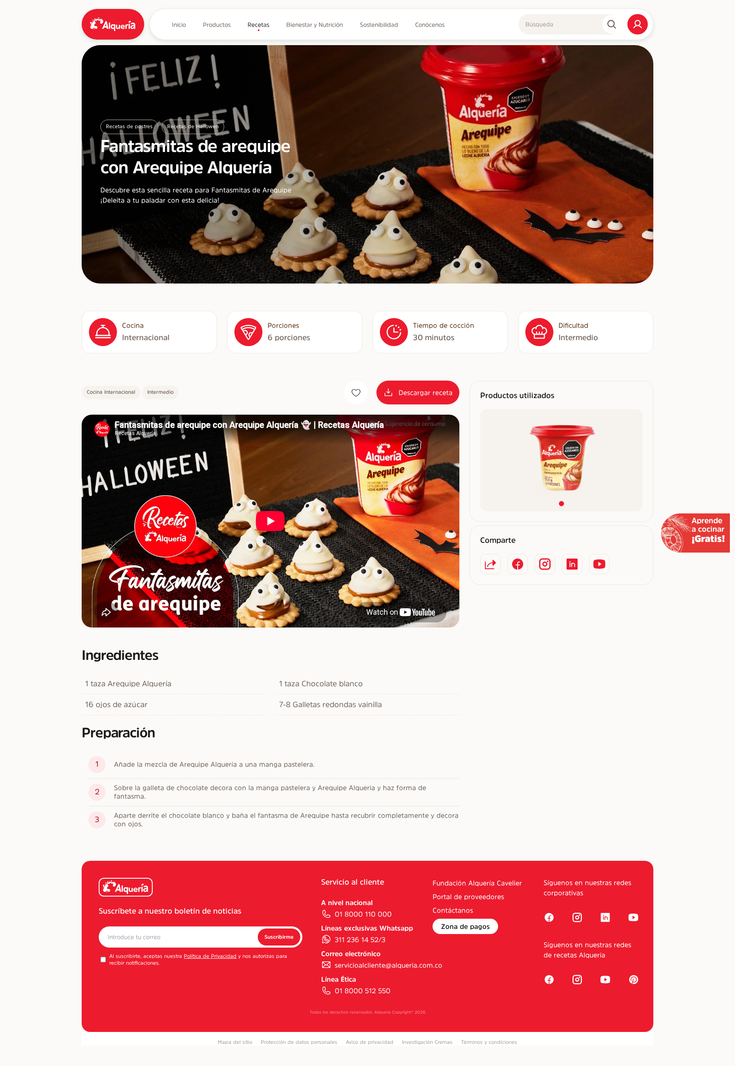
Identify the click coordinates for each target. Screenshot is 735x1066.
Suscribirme (279, 937)
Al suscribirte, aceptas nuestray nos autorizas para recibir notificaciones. (198, 960)
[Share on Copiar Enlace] (490, 564)
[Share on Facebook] (517, 564)
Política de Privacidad (210, 956)
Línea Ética (338, 979)
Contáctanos (453, 910)
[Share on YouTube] (599, 564)
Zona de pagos (465, 926)
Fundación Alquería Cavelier (477, 883)
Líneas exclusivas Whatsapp (367, 928)
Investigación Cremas (427, 1042)
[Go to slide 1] (561, 503)
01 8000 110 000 (363, 914)
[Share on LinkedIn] (572, 564)
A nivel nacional (347, 902)
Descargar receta (426, 392)
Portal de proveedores (468, 896)
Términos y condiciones (489, 1042)
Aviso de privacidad (369, 1042)
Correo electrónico (351, 953)
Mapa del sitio (235, 1042)
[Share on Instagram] (545, 564)
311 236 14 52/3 (360, 939)
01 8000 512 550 (362, 990)
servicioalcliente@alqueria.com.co (388, 965)
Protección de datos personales (299, 1042)
